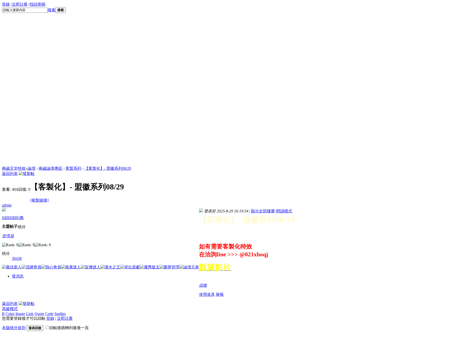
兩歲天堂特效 (14, 168)
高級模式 (10, 309)
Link (30, 314)
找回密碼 (37, 4)
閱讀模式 (284, 211)
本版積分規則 (14, 328)
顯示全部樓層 (263, 211)
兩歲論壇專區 (50, 168)
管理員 (8, 236)
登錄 (6, 4)
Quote (39, 314)
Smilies (60, 314)
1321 (6, 218)
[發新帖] (26, 173)
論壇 (31, 168)
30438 (17, 258)
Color (10, 314)
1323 (14, 218)
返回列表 (10, 173)
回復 (203, 285)
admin (7, 205)
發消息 (18, 276)
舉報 (220, 294)
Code (49, 314)
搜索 (51, 10)
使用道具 (207, 294)
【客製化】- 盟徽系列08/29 (107, 168)
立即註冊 (20, 4)
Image (20, 314)
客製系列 (73, 168)
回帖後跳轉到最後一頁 (69, 328)
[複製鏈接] (39, 200)
